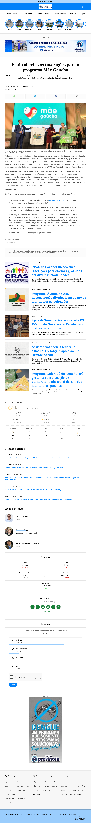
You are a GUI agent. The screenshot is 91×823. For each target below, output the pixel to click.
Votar (13, 685)
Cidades (73, 14)
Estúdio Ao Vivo (27, 14)
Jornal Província (43, 14)
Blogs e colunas (14, 508)
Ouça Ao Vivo (12, 14)
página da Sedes (56, 200)
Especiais (84, 14)
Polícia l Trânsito (60, 14)
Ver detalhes (45, 611)
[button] (39, 615)
